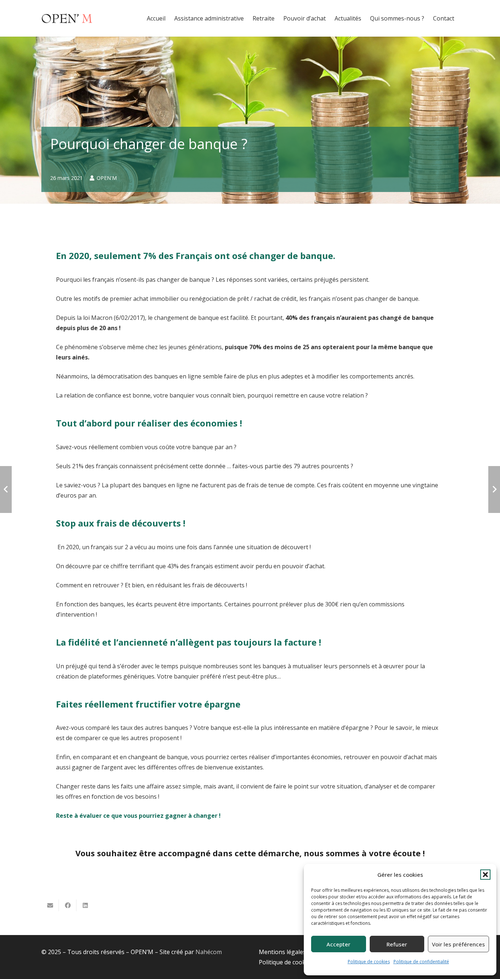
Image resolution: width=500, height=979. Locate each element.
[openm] (67, 18)
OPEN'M (107, 177)
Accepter (338, 944)
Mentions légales (282, 952)
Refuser (397, 944)
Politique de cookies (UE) (292, 962)
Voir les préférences (458, 944)
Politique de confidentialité (421, 961)
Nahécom (208, 952)
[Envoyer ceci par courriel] (50, 905)
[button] (485, 874)
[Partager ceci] (68, 905)
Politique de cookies (369, 961)
